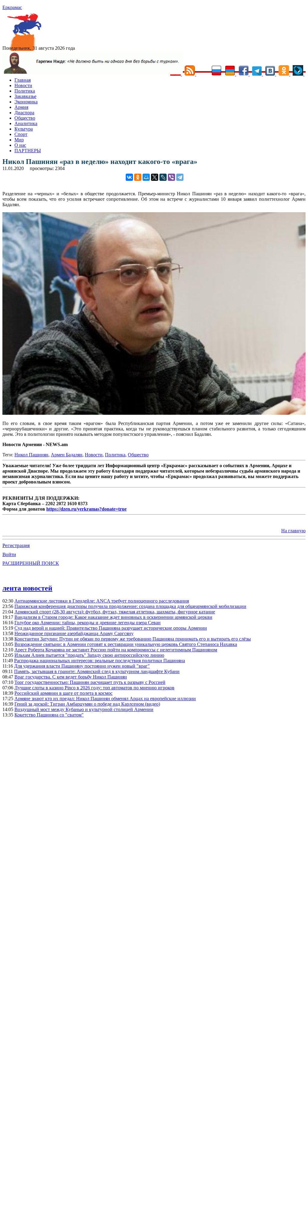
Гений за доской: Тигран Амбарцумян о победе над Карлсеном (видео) (87, 704)
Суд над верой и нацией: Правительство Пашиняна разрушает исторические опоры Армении (110, 628)
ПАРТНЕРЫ (27, 150)
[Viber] (171, 177)
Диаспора (24, 112)
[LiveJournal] (163, 177)
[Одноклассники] (137, 177)
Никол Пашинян (31, 454)
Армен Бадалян (66, 454)
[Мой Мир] (146, 177)
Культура (23, 128)
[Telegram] (179, 177)
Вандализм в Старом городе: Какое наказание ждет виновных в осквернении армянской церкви (113, 617)
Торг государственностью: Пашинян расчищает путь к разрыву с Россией (89, 682)
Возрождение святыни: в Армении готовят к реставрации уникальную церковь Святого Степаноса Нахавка (125, 644)
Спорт (20, 134)
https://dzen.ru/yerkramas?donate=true (86, 509)
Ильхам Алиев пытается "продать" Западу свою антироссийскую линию (89, 655)
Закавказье (25, 96)
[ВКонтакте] (129, 177)
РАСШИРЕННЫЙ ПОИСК (30, 563)
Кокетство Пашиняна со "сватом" (49, 714)
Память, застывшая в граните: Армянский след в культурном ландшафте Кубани (97, 671)
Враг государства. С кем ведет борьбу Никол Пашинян (70, 676)
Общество (24, 118)
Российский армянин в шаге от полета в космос (63, 693)
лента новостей (27, 588)
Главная (22, 80)
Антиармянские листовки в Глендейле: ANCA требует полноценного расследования (101, 600)
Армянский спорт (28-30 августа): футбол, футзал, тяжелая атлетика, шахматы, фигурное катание (114, 611)
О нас (20, 145)
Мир (19, 139)
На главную (293, 530)
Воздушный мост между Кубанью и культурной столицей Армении (83, 709)
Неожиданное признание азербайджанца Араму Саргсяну (74, 633)
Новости (23, 85)
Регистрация (16, 545)
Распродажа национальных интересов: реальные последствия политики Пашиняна (99, 660)
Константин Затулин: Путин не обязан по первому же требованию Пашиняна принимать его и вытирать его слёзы (132, 638)
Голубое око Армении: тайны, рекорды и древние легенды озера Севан (87, 622)
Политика (24, 90)
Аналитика (25, 123)
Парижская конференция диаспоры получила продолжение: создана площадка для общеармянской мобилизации (130, 606)
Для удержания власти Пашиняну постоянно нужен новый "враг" (82, 666)
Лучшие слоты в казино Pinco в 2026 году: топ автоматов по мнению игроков (94, 687)
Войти (9, 554)
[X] (154, 177)
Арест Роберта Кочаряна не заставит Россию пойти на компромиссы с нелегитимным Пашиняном (115, 649)
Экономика (26, 101)
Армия (21, 107)
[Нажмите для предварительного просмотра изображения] (154, 413)
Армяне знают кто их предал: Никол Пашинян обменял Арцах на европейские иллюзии (105, 698)
